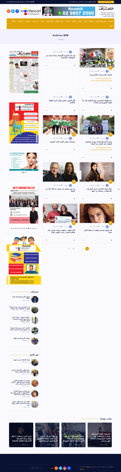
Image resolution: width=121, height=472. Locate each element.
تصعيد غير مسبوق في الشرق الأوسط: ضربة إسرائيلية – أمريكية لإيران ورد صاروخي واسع (20, 382)
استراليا (91, 21)
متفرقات (20, 21)
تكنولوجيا (27, 21)
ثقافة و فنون (49, 21)
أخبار (85, 21)
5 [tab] (28, 228)
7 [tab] (24, 228)
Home (62, 39)
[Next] (14, 419)
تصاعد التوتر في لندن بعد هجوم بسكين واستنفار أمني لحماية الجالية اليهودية (99, 438)
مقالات (68, 21)
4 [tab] (30, 228)
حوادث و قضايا (59, 21)
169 (73, 248)
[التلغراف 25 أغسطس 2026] (23, 72)
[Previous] (10, 419)
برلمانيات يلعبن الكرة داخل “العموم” (62, 142)
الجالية (74, 21)
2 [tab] (23, 172)
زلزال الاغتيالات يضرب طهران (21, 360)
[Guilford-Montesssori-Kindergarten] (23, 123)
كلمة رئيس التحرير (101, 21)
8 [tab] (22, 228)
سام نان (103, 71)
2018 (59, 39)
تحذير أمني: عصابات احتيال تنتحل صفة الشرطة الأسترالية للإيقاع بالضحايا (47, 438)
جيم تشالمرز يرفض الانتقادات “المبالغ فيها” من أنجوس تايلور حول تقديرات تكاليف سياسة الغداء (20, 393)
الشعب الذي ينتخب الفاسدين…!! (101, 75)
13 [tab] (13, 228)
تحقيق (111, 26)
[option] (100, 435)
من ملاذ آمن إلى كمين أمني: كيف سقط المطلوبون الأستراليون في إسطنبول (73, 438)
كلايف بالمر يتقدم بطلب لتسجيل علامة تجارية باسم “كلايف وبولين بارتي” (21, 403)
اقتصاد (79, 21)
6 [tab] (26, 228)
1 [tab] (25, 172)
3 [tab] (21, 172)
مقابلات (13, 21)
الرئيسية (110, 21)
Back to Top (35, 468)
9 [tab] (20, 228)
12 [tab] (15, 228)
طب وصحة (35, 21)
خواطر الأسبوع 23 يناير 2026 (22, 338)
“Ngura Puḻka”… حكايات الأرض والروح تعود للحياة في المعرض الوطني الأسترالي (21, 319)
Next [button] (36, 161)
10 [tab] (19, 228)
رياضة (42, 21)
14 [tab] (11, 228)
